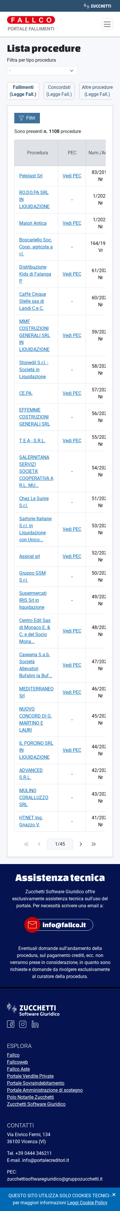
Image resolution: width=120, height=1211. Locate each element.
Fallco (13, 1055)
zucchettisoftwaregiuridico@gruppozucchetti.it (55, 1179)
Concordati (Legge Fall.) (59, 90)
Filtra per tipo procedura (31, 60)
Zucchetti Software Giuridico (36, 1104)
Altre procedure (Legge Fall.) (97, 90)
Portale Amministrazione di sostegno (45, 1090)
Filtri (30, 118)
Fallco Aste (18, 1069)
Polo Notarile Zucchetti (30, 1097)
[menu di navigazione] (107, 24)
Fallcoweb (17, 1062)
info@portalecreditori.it (45, 1160)
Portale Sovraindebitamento (35, 1083)
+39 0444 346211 (33, 1153)
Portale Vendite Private (30, 1076)
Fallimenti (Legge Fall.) (23, 90)
